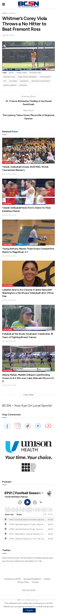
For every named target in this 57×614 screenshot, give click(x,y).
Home (4, 13)
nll (5, 81)
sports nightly (10, 85)
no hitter (13, 81)
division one (35, 73)
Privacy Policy (23, 582)
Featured (7, 244)
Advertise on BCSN (12, 579)
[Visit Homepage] (28, 4)
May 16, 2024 (8, 35)
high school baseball (27, 77)
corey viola (21, 73)
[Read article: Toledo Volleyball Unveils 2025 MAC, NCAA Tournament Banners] (28, 151)
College (7, 163)
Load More (28, 395)
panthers (24, 81)
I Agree (29, 610)
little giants (45, 77)
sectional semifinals (41, 81)
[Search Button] (53, 4)
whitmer (23, 85)
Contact (35, 582)
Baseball (12, 13)
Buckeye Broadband (32, 579)
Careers (47, 579)
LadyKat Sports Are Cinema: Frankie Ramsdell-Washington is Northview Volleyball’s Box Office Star (28, 293)
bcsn (11, 73)
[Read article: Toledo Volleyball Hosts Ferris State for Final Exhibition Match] (28, 192)
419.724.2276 (28, 590)
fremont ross (9, 77)
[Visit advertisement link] (28, 455)
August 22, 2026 (10, 174)
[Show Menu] (3, 4)
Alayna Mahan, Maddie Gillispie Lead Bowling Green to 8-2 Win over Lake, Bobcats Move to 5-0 (28, 378)
